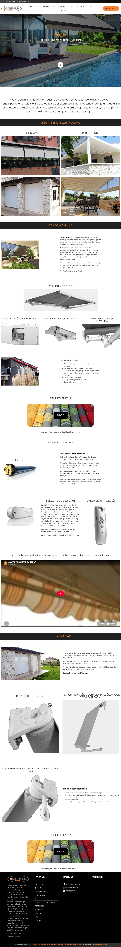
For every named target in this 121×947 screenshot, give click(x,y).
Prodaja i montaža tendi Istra (73, 944)
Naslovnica (35, 6)
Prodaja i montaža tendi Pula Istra (61, 39)
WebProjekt (97, 944)
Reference (81, 6)
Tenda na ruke (65, 237)
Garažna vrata (41, 891)
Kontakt (63, 11)
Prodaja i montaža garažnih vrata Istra (52, 944)
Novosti (93, 6)
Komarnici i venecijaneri (45, 902)
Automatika (40, 895)
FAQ (36, 917)
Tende (37, 899)
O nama (46, 6)
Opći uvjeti (39, 913)
